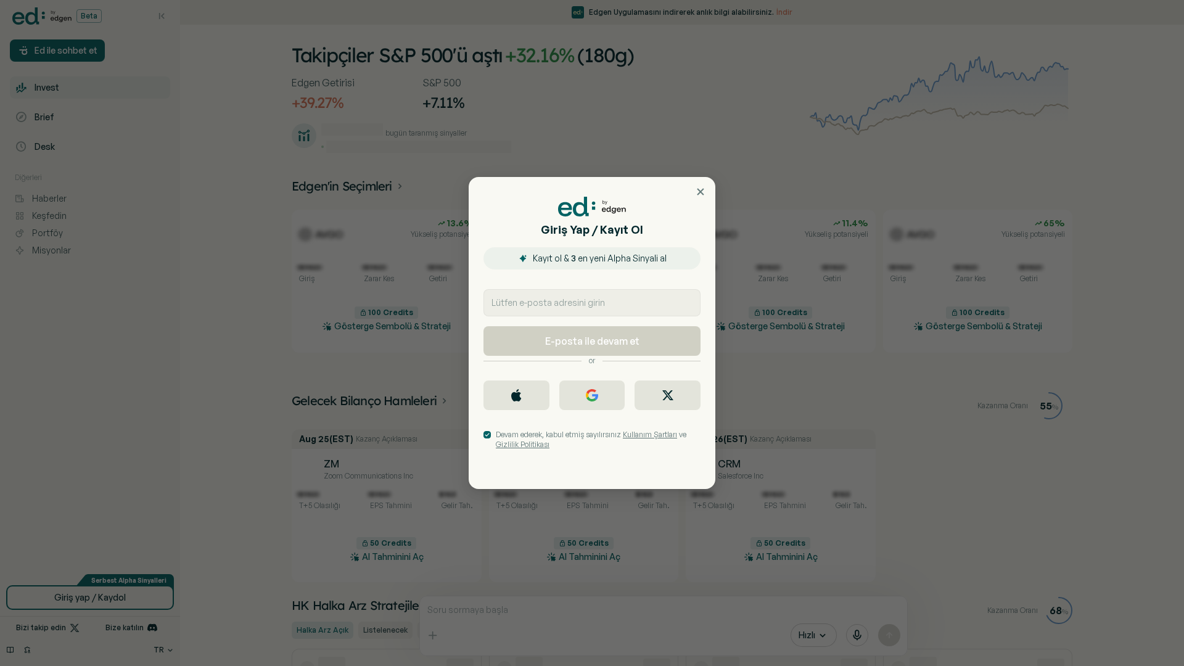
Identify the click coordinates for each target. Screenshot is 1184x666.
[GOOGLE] (592, 395)
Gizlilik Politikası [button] (522, 444)
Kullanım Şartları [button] (650, 434)
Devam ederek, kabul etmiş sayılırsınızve (591, 439)
